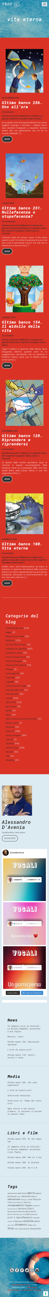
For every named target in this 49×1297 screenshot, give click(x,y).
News (8, 714)
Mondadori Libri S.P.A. (21, 1284)
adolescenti (12, 1193)
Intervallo (35, 228)
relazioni (18, 1221)
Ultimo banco (35, 118)
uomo (34, 1225)
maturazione (13, 1211)
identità (27, 1202)
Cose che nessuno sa (16, 657)
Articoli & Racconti (10, 116)
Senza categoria (13, 735)
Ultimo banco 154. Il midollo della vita (22, 326)
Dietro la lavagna (14, 661)
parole (22, 1214)
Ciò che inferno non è (16, 644)
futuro (14, 1202)
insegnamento (16, 1205)
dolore (34, 1196)
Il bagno (9, 669)
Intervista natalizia (19, 1095)
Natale (10, 1214)
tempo (30, 1225)
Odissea (16, 1214)
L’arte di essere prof (19, 1049)
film (10, 1202)
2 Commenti (8, 112)
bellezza (12, 1196)
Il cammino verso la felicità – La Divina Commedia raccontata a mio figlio (24, 1029)
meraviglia (24, 1211)
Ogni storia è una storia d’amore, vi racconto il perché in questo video (24, 1111)
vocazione (35, 1228)
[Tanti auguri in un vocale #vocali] (24, 879)
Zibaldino (10, 760)
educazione (14, 1199)
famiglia (24, 1199)
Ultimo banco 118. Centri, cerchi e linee (22, 1056)
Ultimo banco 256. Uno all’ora (22, 104)
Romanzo (10, 727)
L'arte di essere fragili (16, 686)
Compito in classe (14, 653)
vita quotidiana (21, 1229)
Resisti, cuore (12, 723)
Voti (8, 756)
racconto (35, 1218)
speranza (11, 1225)
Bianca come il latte (15, 636)
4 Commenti (8, 449)
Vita (11, 1228)
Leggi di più (9, 838)
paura (28, 1214)
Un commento (8, 221)
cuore (19, 1196)
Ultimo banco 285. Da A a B (22, 1167)
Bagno (9, 632)
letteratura (12, 1209)
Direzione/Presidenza (20, 228)
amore (31, 1193)
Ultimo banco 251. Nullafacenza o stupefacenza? (22, 212)
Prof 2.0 (11, 4)
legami (28, 1205)
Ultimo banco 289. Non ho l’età (24, 1157)
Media (9, 710)
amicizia (22, 1193)
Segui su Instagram (33, 993)
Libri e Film (15, 342)
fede (30, 1199)
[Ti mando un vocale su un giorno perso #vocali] (24, 967)
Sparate (9, 739)
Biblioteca (24, 116)
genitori (20, 1202)
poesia (34, 1214)
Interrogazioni (12, 673)
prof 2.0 (13, 1217)
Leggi (7, 139)
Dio (29, 1196)
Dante (24, 1196)
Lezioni (23, 560)
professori (25, 1217)
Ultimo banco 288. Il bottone (23, 1162)
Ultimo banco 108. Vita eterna (22, 545)
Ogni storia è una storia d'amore (21, 718)
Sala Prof (14, 118)
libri (30, 1208)
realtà (10, 1221)
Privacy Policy (14, 1290)
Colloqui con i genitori (30, 453)
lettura (22, 1208)
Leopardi (36, 1205)
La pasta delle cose (15, 690)
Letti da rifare (12, 694)
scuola (28, 1221)
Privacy (38, 1290)
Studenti (24, 118)
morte (33, 1211)
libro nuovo (11, 706)
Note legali (32, 1287)
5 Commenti (8, 553)
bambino (38, 1193)
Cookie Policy (27, 1290)
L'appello (10, 681)
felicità (37, 1199)
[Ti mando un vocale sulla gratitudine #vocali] (24, 923)
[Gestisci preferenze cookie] (45, 1293)
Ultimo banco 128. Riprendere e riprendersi (22, 439)
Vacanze (6, 233)
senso (37, 1221)
